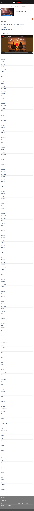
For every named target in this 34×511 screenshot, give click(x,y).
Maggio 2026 (3, 59)
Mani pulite (2, 418)
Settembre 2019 (3, 174)
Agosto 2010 (3, 299)
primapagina (2, 500)
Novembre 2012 (3, 284)
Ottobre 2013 (3, 269)
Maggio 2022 (3, 127)
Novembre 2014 (3, 250)
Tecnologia (2, 479)
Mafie (1, 416)
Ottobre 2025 (3, 71)
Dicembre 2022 (3, 118)
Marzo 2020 (2, 164)
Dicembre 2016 (3, 213)
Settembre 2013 (3, 271)
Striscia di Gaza (3, 474)
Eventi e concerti (3, 386)
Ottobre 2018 (3, 186)
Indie (1, 403)
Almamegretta (3, 333)
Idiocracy (2, 396)
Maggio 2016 (3, 223)
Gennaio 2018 (3, 198)
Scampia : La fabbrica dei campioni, (20, 11)
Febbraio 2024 (3, 100)
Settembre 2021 (3, 137)
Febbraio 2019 (3, 179)
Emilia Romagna (3, 379)
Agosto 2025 (3, 74)
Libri (1, 413)
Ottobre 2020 (3, 152)
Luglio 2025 (2, 76)
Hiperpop (2, 394)
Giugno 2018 (3, 191)
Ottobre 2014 (3, 252)
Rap (1, 457)
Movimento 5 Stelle (4, 423)
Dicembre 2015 (3, 232)
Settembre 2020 (3, 154)
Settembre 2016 (3, 218)
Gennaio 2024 (3, 101)
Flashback (2, 389)
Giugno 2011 (3, 294)
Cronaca (2, 362)
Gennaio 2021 (3, 147)
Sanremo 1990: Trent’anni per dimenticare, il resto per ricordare (10, 27)
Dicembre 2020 (3, 149)
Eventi (2, 384)
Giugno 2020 (3, 159)
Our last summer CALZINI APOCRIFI (6, 29)
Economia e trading (4, 372)
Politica (2, 440)
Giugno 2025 (3, 78)
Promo (2, 452)
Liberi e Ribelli (3, 411)
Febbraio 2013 (3, 279)
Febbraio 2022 (3, 132)
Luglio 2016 (2, 220)
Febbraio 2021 (3, 145)
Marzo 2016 (2, 227)
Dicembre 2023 (3, 103)
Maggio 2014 (3, 260)
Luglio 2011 (2, 293)
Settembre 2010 (3, 298)
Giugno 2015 (3, 240)
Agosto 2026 (3, 57)
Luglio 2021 (2, 139)
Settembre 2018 (3, 188)
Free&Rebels (3, 391)
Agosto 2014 (3, 255)
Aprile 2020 (2, 162)
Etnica (2, 382)
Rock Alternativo (3, 460)
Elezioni (2, 374)
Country (2, 357)
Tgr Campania (3, 484)
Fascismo (2, 387)
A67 (1, 330)
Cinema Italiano (3, 347)
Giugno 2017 (3, 206)
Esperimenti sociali (3, 381)
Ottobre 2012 (3, 286)
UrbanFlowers (3, 489)
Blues (1, 340)
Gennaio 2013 (3, 281)
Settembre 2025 (3, 73)
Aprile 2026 (2, 61)
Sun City (2, 475)
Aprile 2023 (2, 113)
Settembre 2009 (3, 306)
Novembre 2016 (3, 215)
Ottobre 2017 (3, 201)
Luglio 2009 (2, 308)
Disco (1, 367)
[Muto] (30, 52)
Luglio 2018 (2, 189)
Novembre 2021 (3, 135)
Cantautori (2, 343)
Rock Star (2, 462)
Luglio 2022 (2, 123)
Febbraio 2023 (3, 117)
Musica (2, 426)
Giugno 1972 (3, 323)
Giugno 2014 (3, 259)
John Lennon (3, 406)
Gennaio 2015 (3, 247)
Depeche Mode (3, 364)
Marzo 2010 (2, 301)
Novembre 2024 (3, 88)
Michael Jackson (3, 421)
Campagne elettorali (4, 342)
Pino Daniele (3, 438)
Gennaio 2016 (3, 230)
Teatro (2, 477)
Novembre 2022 (3, 120)
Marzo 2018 (2, 196)
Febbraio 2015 (3, 245)
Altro (1, 335)
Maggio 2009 (3, 311)
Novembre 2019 (3, 171)
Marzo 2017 (2, 208)
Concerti (2, 352)
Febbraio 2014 (3, 262)
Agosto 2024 (3, 93)
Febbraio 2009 (3, 313)
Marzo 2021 (2, 144)
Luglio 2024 (2, 95)
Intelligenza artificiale (4, 404)
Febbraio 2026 (3, 64)
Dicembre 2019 (3, 169)
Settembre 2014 (3, 254)
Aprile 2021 (2, 142)
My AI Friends (3, 431)
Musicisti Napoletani (4, 430)
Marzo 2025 (2, 83)
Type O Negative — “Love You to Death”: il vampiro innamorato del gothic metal (13, 24)
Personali (2, 435)
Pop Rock (2, 443)
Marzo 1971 (2, 325)
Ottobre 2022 (3, 122)
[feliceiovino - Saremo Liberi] (17, 2)
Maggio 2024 (3, 96)
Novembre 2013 (3, 267)
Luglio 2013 (2, 274)
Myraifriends (3, 433)
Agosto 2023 (3, 108)
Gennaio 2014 (3, 264)
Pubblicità (2, 453)
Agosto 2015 (3, 237)
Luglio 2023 (2, 110)
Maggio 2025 (3, 79)
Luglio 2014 (2, 257)
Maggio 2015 (3, 242)
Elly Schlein (2, 377)
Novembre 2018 (3, 184)
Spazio (2, 467)
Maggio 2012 (3, 291)
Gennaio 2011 (3, 296)
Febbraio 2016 (3, 228)
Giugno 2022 (3, 125)
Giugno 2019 (3, 176)
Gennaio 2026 (3, 66)
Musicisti (2, 428)
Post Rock (2, 445)
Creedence (2, 360)
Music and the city (3, 425)
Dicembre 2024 (3, 86)
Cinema (2, 345)
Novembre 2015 (3, 233)
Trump (2, 487)
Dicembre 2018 (3, 183)
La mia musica (3, 409)
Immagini (2, 399)
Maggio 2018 (3, 193)
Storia (1, 470)
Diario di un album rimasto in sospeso (6, 365)
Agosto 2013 (3, 272)
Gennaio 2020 (3, 167)
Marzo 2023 (2, 115)
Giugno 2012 (3, 289)
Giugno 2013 (3, 276)
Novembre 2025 (3, 69)
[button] (1, 2)
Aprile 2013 (2, 277)
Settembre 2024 (3, 91)
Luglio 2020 (2, 157)
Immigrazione (3, 401)
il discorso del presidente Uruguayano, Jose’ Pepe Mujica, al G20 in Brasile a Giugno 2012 (14, 503)
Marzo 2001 (2, 320)
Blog (1, 338)
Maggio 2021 (3, 140)
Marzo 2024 (2, 98)
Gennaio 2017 (3, 211)
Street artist (2, 472)
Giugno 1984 (3, 321)
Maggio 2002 (3, 316)
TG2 (1, 482)
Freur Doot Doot (3, 501)
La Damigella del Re (4, 408)
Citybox (2, 350)
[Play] (1, 52)
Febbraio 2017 (3, 210)
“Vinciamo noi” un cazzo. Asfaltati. (6, 505)
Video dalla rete (3, 491)
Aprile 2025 (2, 81)
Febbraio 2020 (3, 166)
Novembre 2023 (3, 105)
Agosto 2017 (3, 203)
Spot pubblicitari (3, 469)
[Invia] (32, 19)
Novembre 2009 (3, 303)
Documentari (3, 369)
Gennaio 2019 (3, 181)
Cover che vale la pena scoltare (5, 359)
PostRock (2, 447)
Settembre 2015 (3, 235)
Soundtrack (2, 465)
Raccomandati (3, 455)
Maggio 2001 (3, 318)
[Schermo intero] (32, 52)
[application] (17, 44)
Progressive (2, 450)
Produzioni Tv (3, 448)
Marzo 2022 (2, 130)
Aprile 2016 (2, 225)
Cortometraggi (3, 355)
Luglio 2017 (2, 205)
